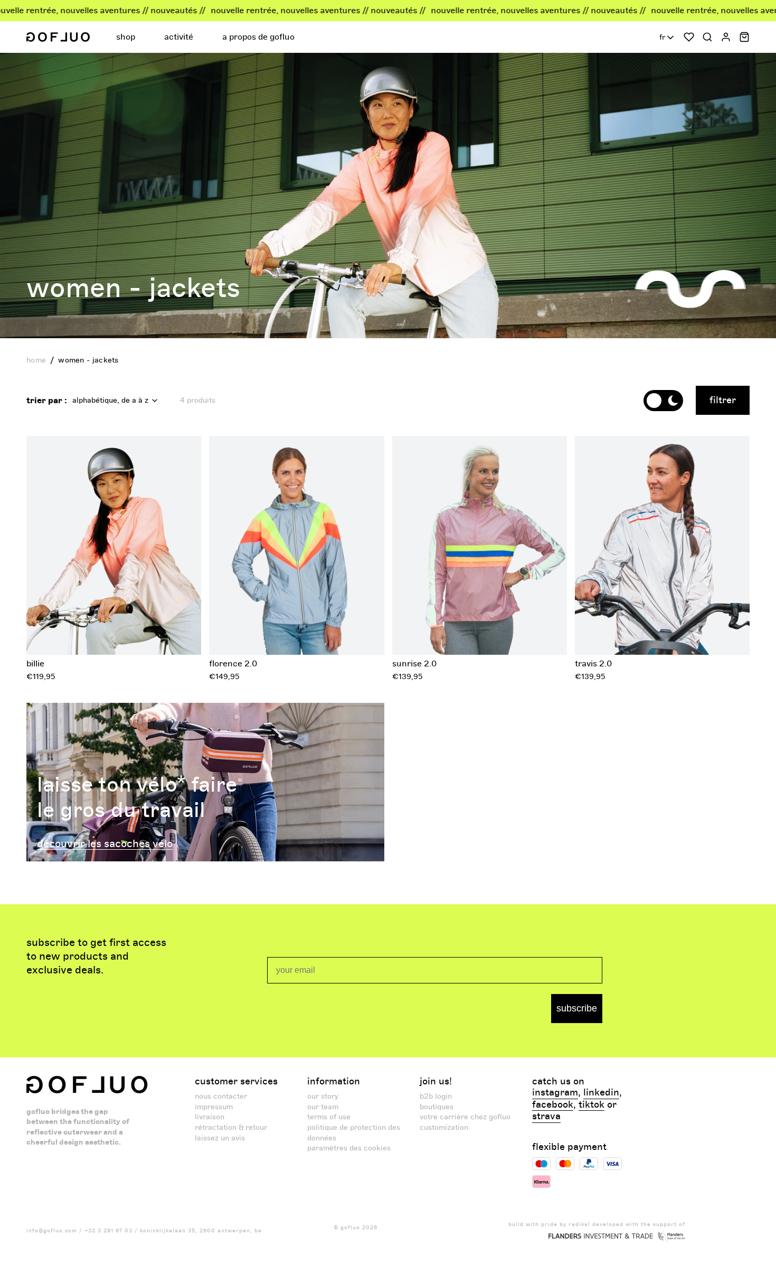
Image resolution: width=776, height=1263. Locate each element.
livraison (209, 1116)
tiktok (591, 1105)
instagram (555, 1093)
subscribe (576, 1008)
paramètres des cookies (349, 1148)
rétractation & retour (231, 1127)
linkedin (601, 1093)
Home (36, 360)
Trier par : (46, 400)
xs (73, 636)
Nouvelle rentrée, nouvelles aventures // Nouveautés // (248, 10)
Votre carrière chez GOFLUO (465, 1116)
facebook (552, 1105)
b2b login (436, 1096)
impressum (214, 1106)
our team (322, 1106)
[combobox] (667, 37)
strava (546, 1116)
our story (322, 1096)
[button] (127, 37)
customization (444, 1127)
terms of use (329, 1116)
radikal (579, 1224)
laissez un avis (220, 1138)
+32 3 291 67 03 (108, 1231)
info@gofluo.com (51, 1231)
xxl (713, 636)
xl (155, 636)
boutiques (436, 1106)
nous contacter (221, 1096)
